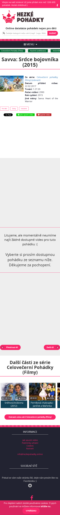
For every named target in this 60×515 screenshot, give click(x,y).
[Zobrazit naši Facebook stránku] (57, 5)
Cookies (30, 445)
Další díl (50, 347)
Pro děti (4, 109)
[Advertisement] (30, 137)
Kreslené (24, 109)
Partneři (30, 448)
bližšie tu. (46, 506)
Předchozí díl (12, 347)
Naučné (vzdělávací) (36, 51)
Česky (14, 109)
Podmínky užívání (30, 443)
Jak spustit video (30, 440)
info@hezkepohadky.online (30, 454)
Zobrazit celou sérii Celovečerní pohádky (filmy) (30, 417)
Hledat (52, 33)
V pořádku (31, 511)
